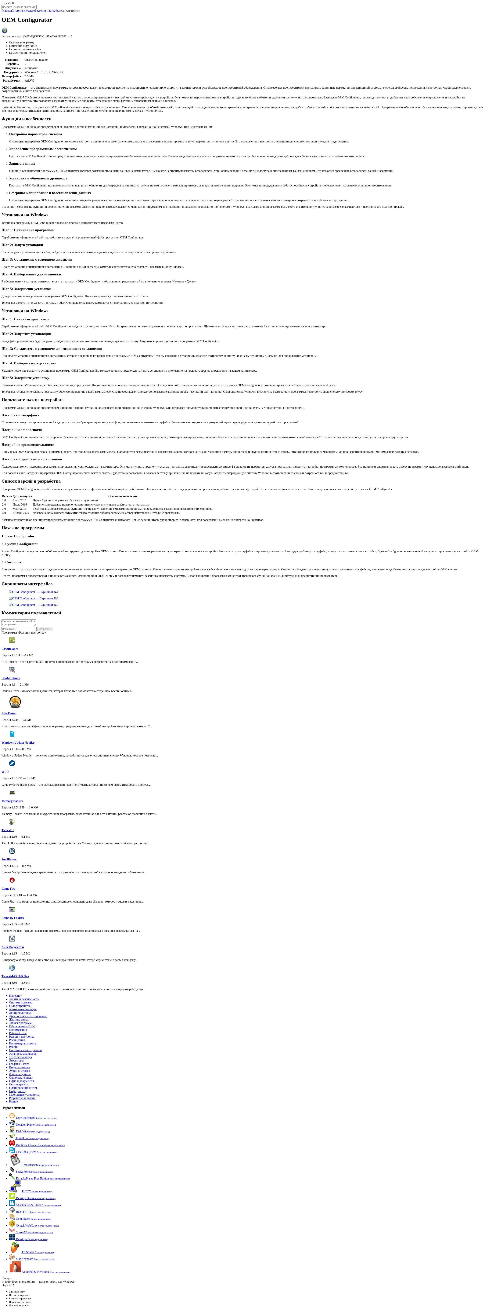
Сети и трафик (18, 1084)
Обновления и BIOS (22, 1026)
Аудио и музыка (19, 1070)
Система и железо (23, 10)
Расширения (17, 1040)
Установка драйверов (23, 1053)
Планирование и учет (23, 1087)
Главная (7, 10)
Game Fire (8, 888)
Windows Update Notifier (18, 742)
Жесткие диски (19, 1019)
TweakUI (8, 830)
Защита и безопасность (24, 999)
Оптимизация (18, 1029)
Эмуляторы (16, 1060)
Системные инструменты (25, 1050)
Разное (13, 1101)
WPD (5, 771)
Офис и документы (21, 1081)
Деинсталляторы (20, 1012)
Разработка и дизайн (22, 1098)
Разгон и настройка (47, 10)
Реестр (13, 1046)
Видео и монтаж (19, 1067)
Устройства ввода (20, 1057)
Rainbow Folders (13, 917)
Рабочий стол (18, 1033)
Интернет (15, 995)
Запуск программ (20, 1023)
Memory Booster (12, 801)
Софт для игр (17, 1091)
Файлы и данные (20, 1074)
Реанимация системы (23, 1043)
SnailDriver (9, 859)
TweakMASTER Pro (15, 976)
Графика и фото (19, 1063)
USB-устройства (20, 1005)
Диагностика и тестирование (28, 1016)
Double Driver (11, 678)
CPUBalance (10, 648)
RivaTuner (9, 713)
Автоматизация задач (23, 1009)
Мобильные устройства (24, 1094)
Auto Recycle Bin (13, 947)
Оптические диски (21, 1077)
